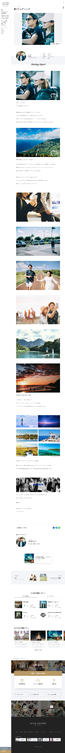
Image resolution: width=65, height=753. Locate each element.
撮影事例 (2, 30)
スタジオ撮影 (3, 22)
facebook (54, 528)
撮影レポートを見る (36, 543)
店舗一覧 (2, 33)
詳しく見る (30, 543)
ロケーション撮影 (4, 20)
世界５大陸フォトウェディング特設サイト (24, 508)
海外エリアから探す (5, 16)
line (59, 528)
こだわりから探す (5, 18)
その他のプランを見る (38, 649)
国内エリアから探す (5, 15)
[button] (62, 635)
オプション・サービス (4, 27)
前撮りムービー (3, 23)
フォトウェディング (4, 11)
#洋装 (49, 58)
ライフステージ (3, 25)
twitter (56, 528)
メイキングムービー (20, 511)
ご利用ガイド (3, 31)
